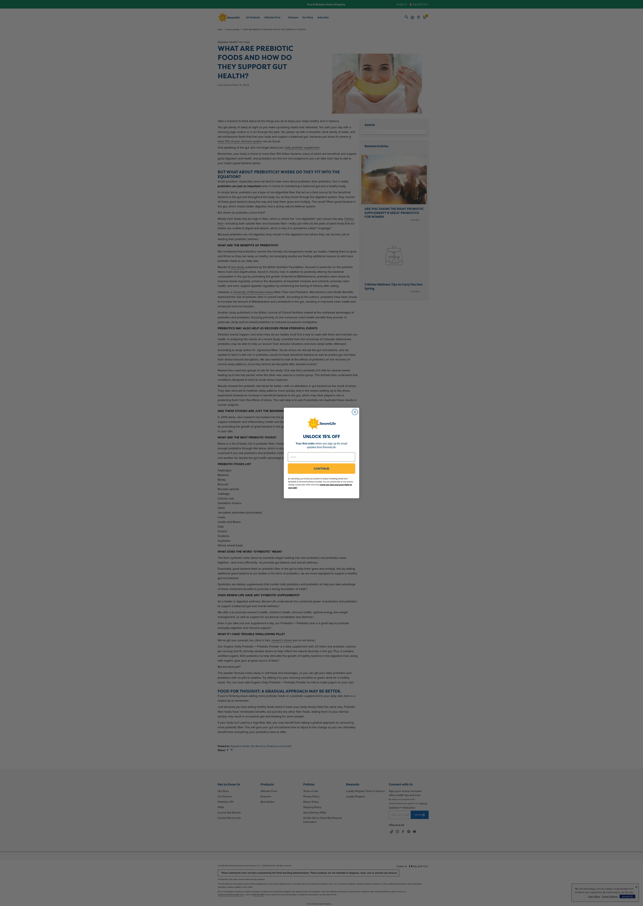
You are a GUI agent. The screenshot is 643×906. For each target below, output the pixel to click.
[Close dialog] (355, 412)
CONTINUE (321, 468)
